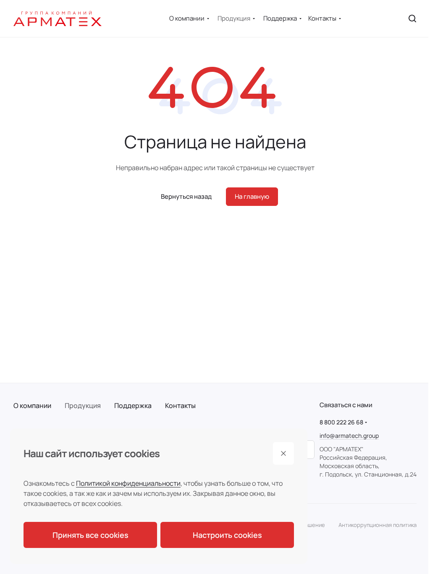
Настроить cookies (227, 535)
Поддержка (133, 405)
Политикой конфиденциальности (128, 483)
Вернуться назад (186, 196)
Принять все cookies (90, 535)
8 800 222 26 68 (341, 422)
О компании (32, 405)
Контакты (180, 405)
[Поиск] (412, 18)
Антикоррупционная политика (377, 525)
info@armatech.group (349, 436)
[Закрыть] (283, 453)
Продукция (83, 405)
